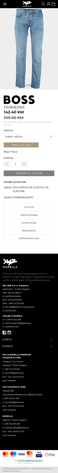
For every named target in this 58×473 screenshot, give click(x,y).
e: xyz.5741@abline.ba (13, 402)
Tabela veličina (21, 145)
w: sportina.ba (9, 310)
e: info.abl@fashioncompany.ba (18, 307)
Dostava (29, 207)
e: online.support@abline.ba (16, 323)
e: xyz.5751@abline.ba (13, 373)
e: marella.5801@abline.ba (15, 427)
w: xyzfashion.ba (10, 326)
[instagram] (9, 332)
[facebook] (4, 332)
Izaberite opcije (29, 173)
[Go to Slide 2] (27, 85)
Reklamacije (29, 230)
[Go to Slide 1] (25, 85)
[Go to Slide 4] (32, 85)
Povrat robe (29, 223)
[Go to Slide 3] (30, 85)
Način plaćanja (29, 215)
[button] (29, 49)
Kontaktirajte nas (29, 238)
